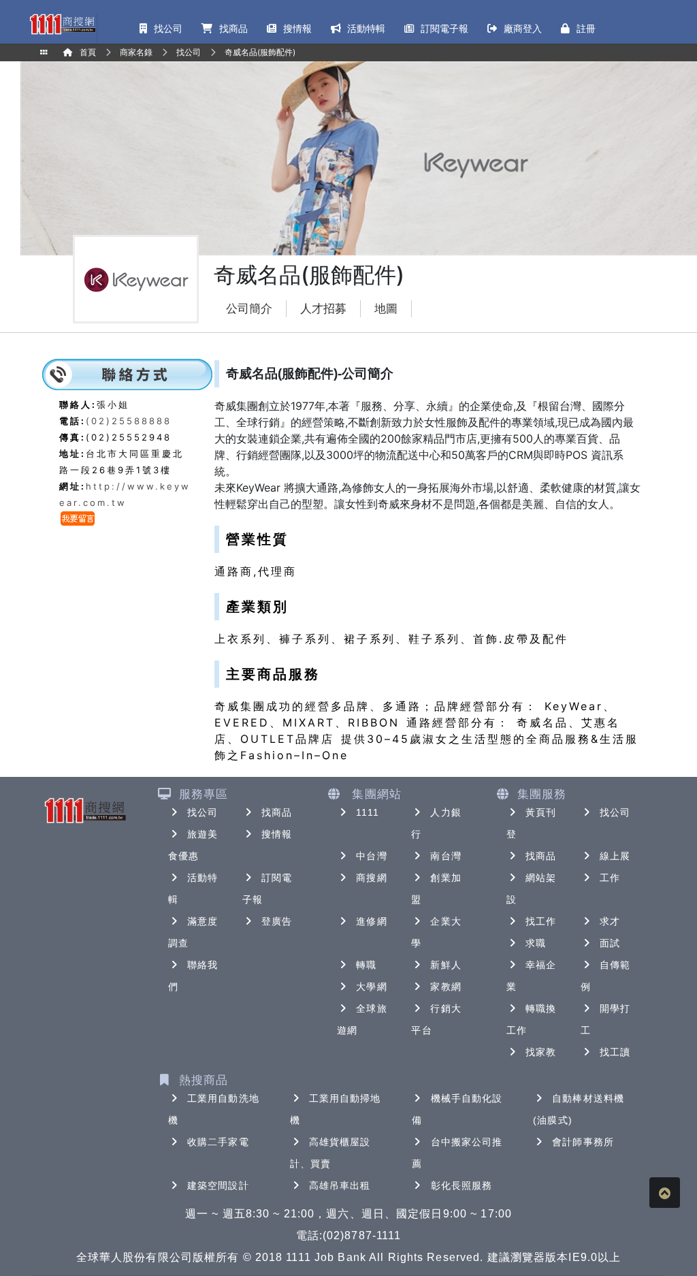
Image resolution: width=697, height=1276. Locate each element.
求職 (535, 943)
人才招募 (323, 308)
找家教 (540, 1052)
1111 (367, 812)
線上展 (615, 855)
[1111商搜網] (62, 23)
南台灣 (445, 855)
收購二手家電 (218, 1141)
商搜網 (371, 877)
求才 (610, 921)
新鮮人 (445, 964)
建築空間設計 (218, 1185)
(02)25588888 (129, 420)
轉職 (366, 964)
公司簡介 (249, 308)
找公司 (202, 812)
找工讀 (615, 1052)
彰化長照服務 (462, 1185)
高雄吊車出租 (340, 1185)
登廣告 (276, 921)
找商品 (276, 812)
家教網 (445, 986)
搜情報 (276, 834)
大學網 (371, 986)
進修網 (371, 921)
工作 (610, 877)
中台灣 (371, 855)
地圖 (386, 308)
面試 (610, 943)
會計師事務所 (583, 1141)
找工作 (540, 921)
